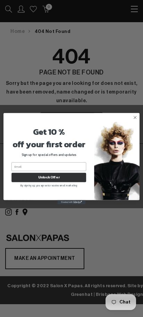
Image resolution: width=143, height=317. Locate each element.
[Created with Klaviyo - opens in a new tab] (71, 202)
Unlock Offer (49, 177)
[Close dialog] (135, 117)
